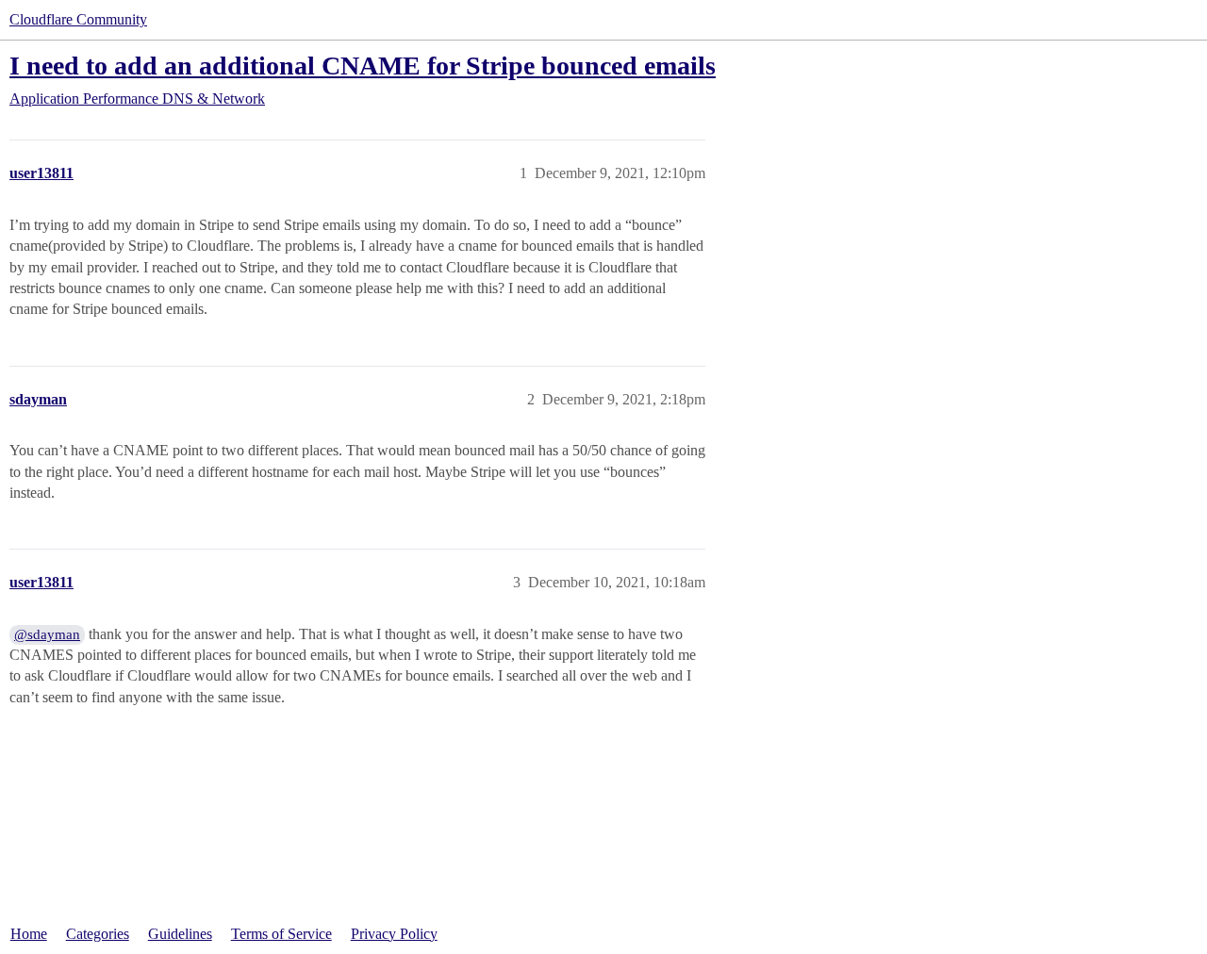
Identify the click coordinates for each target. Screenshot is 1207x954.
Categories (97, 934)
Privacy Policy (394, 934)
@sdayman (47, 634)
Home (28, 934)
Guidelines (180, 934)
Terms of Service (281, 934)
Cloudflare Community (78, 19)
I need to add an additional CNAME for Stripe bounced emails (362, 65)
